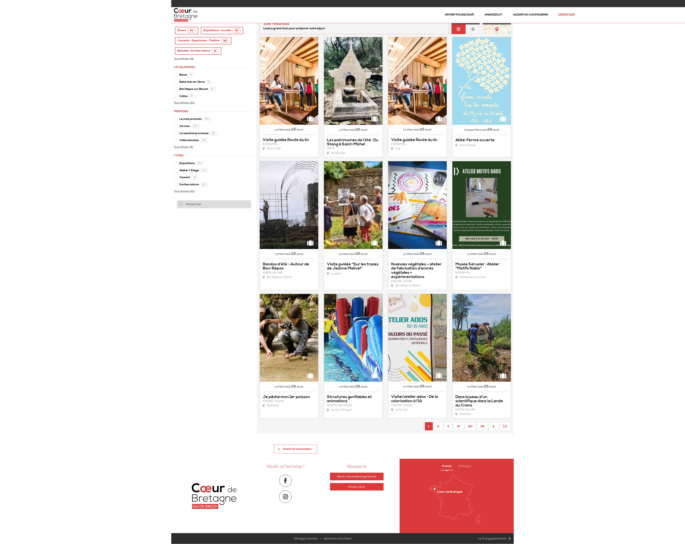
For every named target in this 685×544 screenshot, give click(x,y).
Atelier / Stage (192, 170)
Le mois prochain (194, 119)
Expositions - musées (220, 30)
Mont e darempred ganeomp (356, 476)
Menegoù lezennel (306, 538)
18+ (470, 426)
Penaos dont (356, 487)
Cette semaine (192, 140)
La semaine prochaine (197, 133)
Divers (185, 30)
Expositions (190, 163)
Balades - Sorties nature (196, 51)
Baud (185, 75)
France (446, 466)
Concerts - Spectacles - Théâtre (202, 40)
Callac (186, 96)
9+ (458, 426)
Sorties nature (192, 184)
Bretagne (465, 466)
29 (482, 426)
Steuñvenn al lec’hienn (338, 538)
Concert (187, 177)
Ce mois (188, 126)
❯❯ (505, 426)
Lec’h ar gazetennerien (492, 538)
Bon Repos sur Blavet (196, 89)
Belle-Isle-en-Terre (194, 82)
